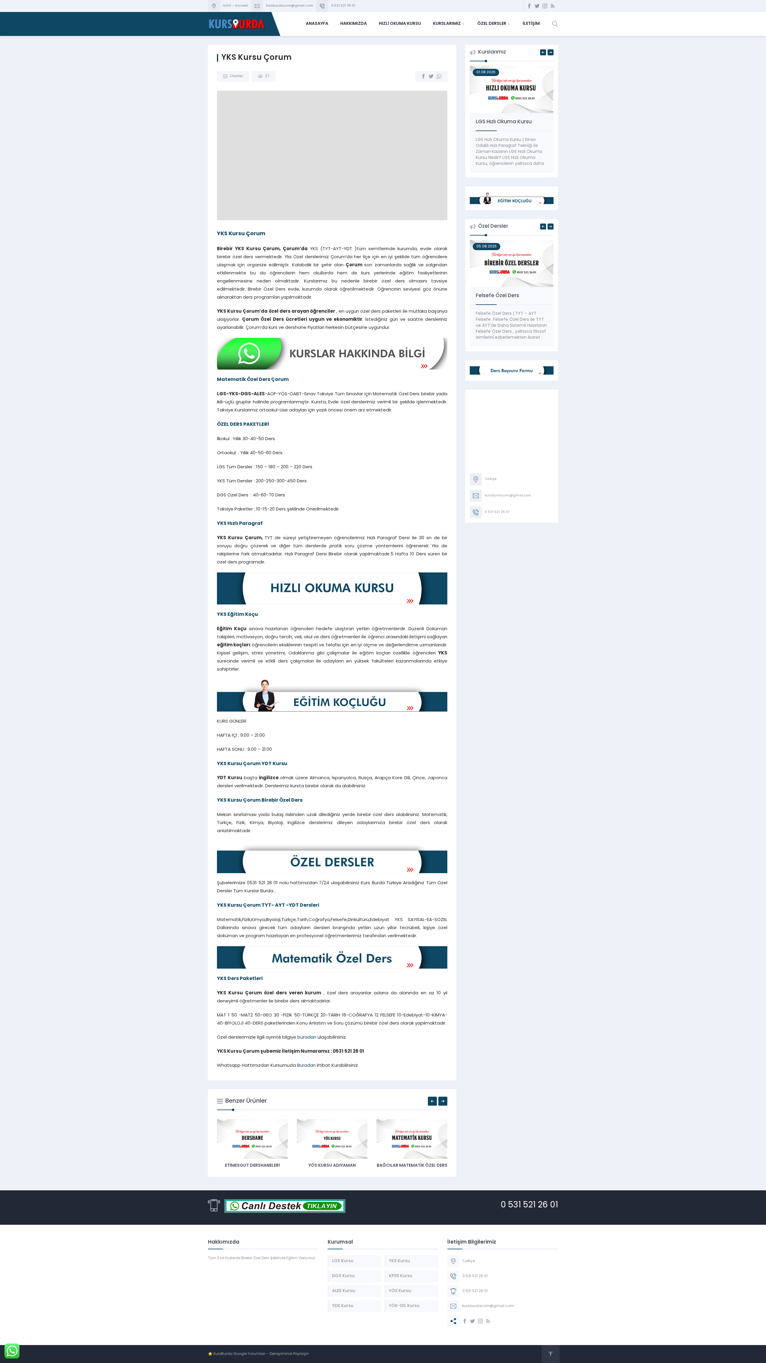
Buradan (306, 1065)
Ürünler (236, 76)
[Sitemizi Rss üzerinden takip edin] (552, 6)
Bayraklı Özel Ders (224, 1165)
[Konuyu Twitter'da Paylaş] (431, 76)
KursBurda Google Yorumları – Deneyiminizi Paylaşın (261, 1354)
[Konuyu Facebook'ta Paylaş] (423, 76)
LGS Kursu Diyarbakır (384, 1165)
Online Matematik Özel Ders (511, 295)
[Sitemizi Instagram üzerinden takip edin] (544, 6)
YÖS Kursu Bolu (305, 1165)
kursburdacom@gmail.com (289, 5)
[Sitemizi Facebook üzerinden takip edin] (529, 6)
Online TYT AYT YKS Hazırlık (509, 121)
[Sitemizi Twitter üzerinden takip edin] (537, 6)
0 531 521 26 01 (343, 5)
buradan (306, 1037)
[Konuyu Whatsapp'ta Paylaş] (439, 76)
